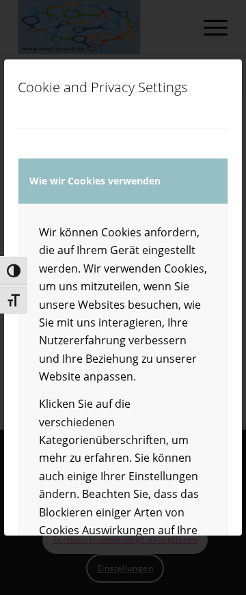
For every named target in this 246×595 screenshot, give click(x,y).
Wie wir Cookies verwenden (95, 180)
